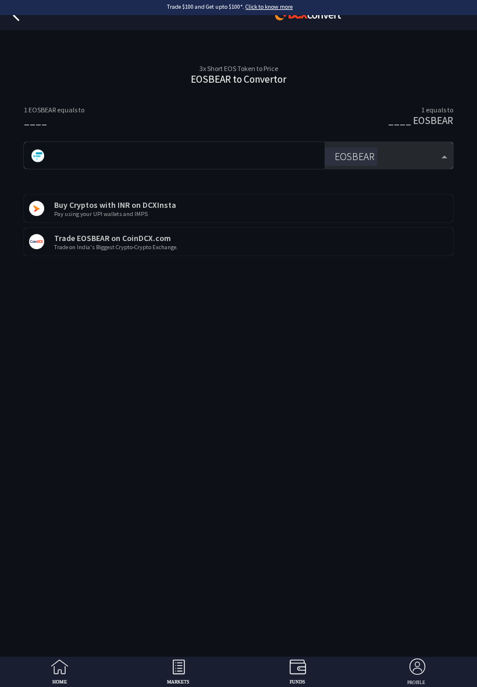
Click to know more (269, 6)
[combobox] (389, 155)
